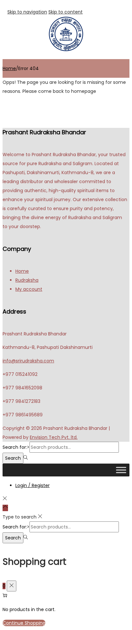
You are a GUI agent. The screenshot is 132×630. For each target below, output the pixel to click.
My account (28, 289)
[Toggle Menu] (121, 470)
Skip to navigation (27, 12)
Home (9, 68)
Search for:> (16, 447)
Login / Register (32, 485)
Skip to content (65, 12)
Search (13, 458)
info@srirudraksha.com (28, 361)
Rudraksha (26, 280)
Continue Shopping (24, 623)
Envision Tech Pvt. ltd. (54, 437)
